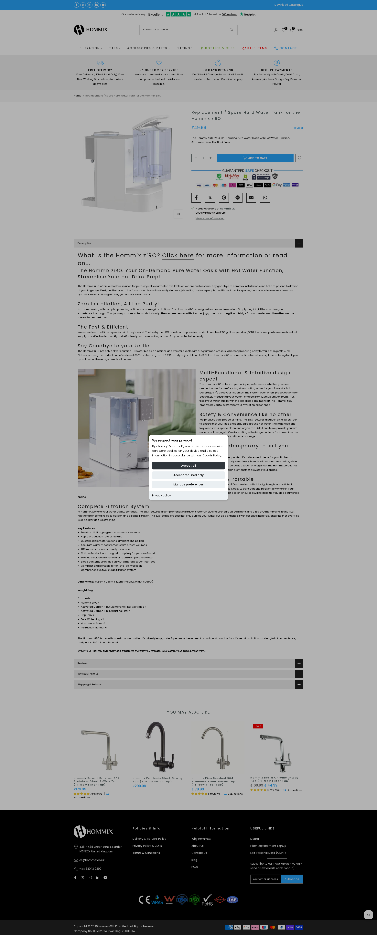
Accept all (188, 466)
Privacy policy (161, 495)
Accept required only (188, 475)
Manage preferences (188, 484)
